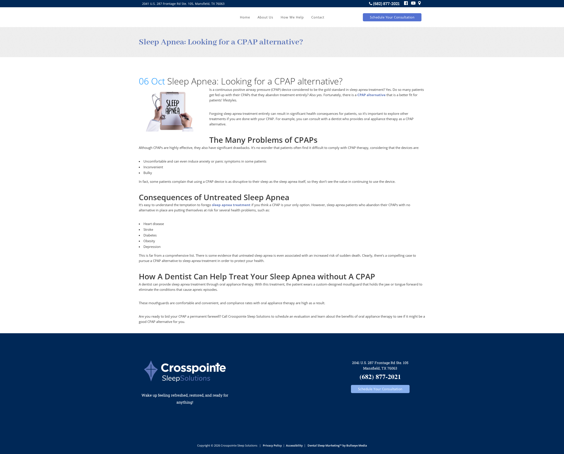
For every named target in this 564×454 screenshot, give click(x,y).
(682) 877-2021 (386, 3)
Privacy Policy (272, 445)
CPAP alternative (371, 95)
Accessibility (294, 445)
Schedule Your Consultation (392, 17)
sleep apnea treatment (231, 205)
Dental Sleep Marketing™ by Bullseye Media (337, 445)
